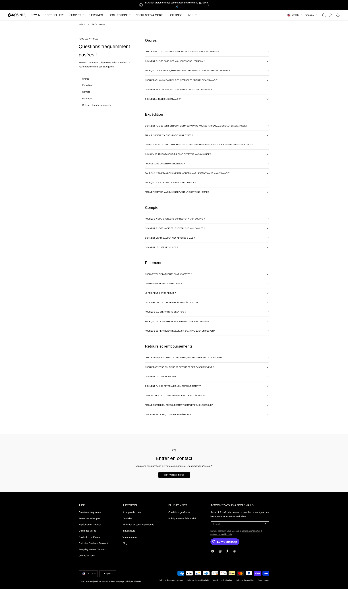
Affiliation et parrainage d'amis (138, 524)
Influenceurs (129, 531)
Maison (82, 24)
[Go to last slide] (139, 5)
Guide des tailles (87, 531)
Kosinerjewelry (93, 581)
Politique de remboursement (171, 580)
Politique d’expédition (245, 580)
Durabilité (127, 518)
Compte (86, 91)
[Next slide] (208, 5)
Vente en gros (130, 537)
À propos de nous (132, 512)
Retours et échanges (89, 518)
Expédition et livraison (90, 524)
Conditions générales (179, 512)
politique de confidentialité (221, 534)
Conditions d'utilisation (251, 531)
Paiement (87, 98)
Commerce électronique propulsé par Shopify (120, 581)
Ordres (85, 78)
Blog (125, 543)
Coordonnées (263, 580)
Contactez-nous (174, 475)
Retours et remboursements (96, 105)
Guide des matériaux (89, 537)
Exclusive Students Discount (93, 543)
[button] (324, 15)
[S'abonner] (265, 523)
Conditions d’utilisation (222, 580)
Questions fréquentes (90, 512)
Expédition (87, 85)
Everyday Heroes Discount (92, 549)
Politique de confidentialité (182, 518)
